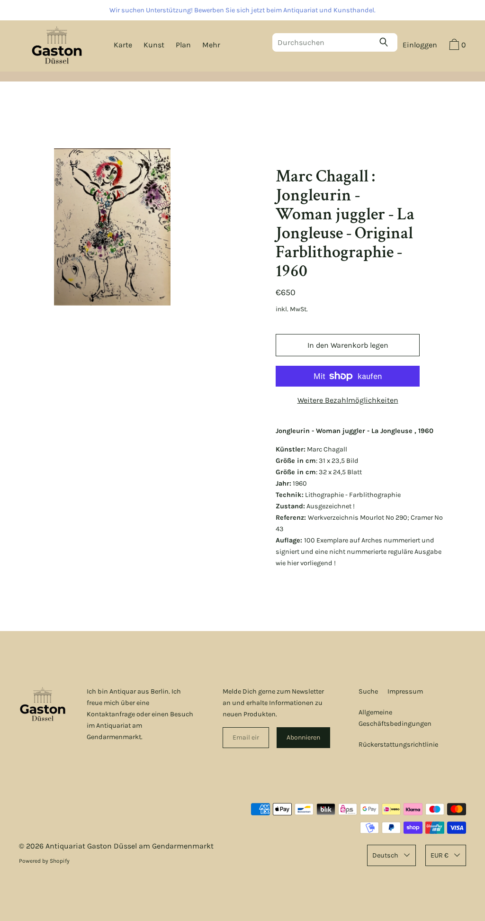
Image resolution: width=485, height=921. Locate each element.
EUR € (440, 855)
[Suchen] (386, 42)
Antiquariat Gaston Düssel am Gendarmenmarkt (129, 845)
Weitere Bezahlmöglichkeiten (347, 400)
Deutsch (385, 855)
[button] (456, 45)
